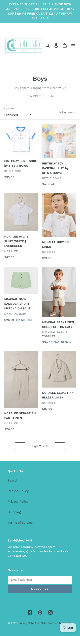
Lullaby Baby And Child (33, 623)
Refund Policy (18, 491)
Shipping (14, 512)
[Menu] (73, 45)
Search (13, 480)
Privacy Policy (18, 501)
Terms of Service (20, 522)
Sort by (9, 108)
